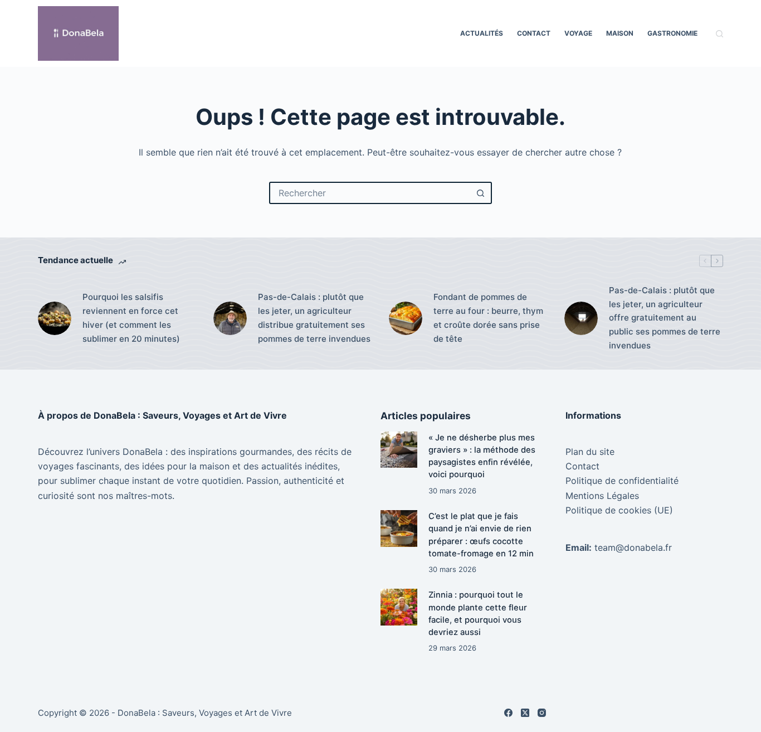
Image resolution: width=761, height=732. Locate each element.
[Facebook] (508, 713)
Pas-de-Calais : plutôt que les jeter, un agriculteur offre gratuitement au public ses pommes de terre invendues (664, 318)
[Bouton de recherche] (481, 193)
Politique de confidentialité (622, 480)
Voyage (578, 33)
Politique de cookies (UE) (619, 510)
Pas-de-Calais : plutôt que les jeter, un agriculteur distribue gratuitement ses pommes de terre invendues (314, 317)
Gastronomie (672, 33)
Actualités (481, 33)
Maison (619, 33)
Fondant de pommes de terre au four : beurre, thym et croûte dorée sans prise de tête (488, 317)
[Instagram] (542, 713)
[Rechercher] (719, 33)
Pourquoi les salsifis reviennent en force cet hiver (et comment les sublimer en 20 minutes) (131, 317)
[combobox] (370, 193)
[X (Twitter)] (525, 713)
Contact (533, 33)
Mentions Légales (602, 495)
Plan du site (589, 451)
